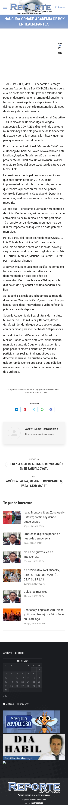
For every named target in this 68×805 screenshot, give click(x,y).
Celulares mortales (35, 591)
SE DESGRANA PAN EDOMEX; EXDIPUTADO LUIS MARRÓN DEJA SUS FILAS (42, 575)
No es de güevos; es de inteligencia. (38, 554)
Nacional (22, 389)
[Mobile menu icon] (5, 7)
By (47, 389)
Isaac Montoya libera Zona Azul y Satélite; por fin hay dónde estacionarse (44, 517)
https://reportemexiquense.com (39, 434)
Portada (30, 389)
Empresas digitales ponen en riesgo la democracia (42, 536)
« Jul (5, 696)
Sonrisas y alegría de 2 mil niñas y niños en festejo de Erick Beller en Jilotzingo (44, 614)
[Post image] (12, 517)
